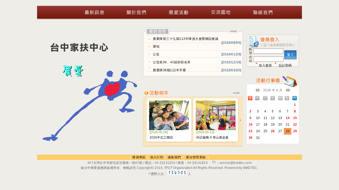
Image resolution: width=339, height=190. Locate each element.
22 (295, 124)
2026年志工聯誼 (161, 137)
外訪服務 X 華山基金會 (212, 137)
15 (295, 118)
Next (241, 120)
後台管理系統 (196, 157)
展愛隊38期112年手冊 (169, 70)
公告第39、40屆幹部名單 (171, 62)
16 (251, 124)
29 (295, 131)
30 (251, 138)
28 (288, 131)
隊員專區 (138, 157)
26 (273, 131)
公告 (156, 54)
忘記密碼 (285, 65)
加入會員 (265, 65)
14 (288, 118)
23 (251, 131)
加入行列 (156, 157)
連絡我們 (174, 157)
